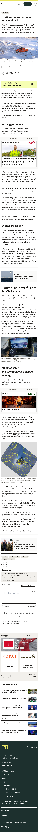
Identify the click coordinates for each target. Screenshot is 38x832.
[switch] (33, 84)
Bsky (3, 782)
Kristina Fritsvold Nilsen (10, 758)
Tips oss (32, 747)
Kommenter (16, 67)
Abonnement (6, 810)
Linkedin (4, 778)
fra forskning (15, 556)
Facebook (5, 774)
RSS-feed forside (7, 771)
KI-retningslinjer (7, 796)
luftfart (5, 12)
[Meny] (35, 4)
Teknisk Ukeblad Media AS (17, 822)
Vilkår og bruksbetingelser (10, 793)
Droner (4, 556)
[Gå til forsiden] (3, 3)
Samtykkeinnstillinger (9, 789)
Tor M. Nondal (6, 765)
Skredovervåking (8, 559)
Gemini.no (27, 531)
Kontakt (4, 815)
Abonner (27, 4)
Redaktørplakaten (17, 803)
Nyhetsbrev (5, 785)
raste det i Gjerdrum (25, 104)
